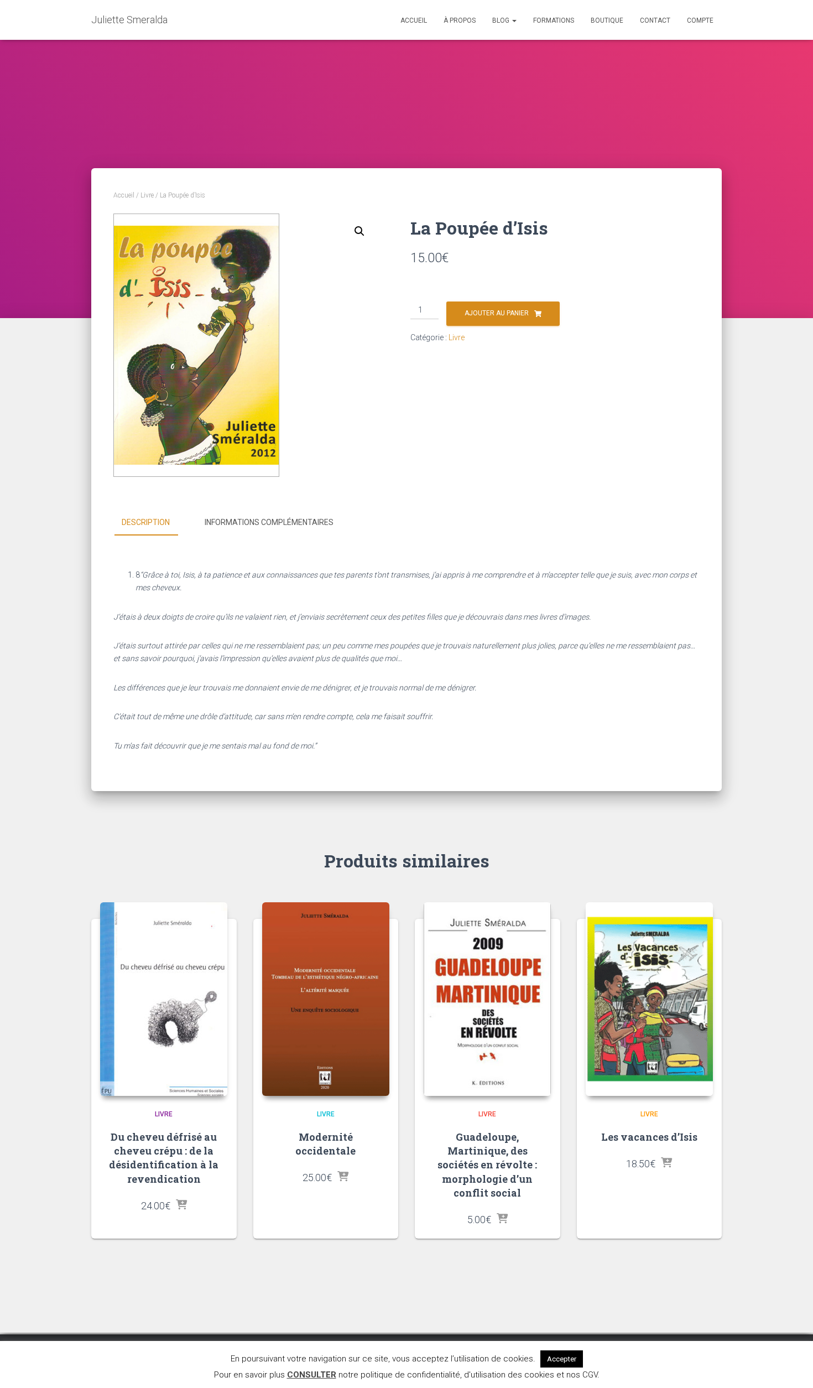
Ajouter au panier (497, 313)
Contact (655, 20)
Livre (147, 195)
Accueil (413, 20)
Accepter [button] (561, 1359)
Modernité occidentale (325, 1143)
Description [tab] (146, 522)
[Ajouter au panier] (181, 1205)
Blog (501, 20)
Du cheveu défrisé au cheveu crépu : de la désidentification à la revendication (163, 1158)
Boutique (607, 20)
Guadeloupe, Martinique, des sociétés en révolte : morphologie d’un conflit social (487, 1164)
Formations (553, 20)
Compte (700, 20)
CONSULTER (311, 1375)
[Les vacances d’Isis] (649, 999)
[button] (359, 231)
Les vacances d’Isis (649, 1136)
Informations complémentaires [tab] (269, 522)
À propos (460, 20)
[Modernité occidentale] (325, 999)
